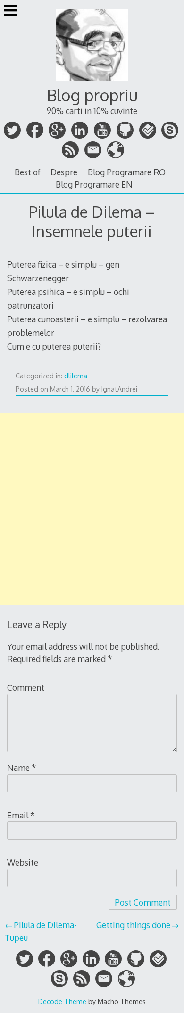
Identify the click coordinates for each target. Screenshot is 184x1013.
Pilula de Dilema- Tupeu (41, 931)
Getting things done (133, 925)
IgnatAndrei (119, 389)
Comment (25, 687)
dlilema (75, 376)
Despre (63, 172)
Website (22, 862)
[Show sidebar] (10, 11)
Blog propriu (92, 95)
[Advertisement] (92, 509)
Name (21, 767)
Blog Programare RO (127, 172)
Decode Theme (62, 1001)
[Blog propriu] (92, 81)
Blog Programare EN (94, 184)
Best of (28, 172)
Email (21, 815)
